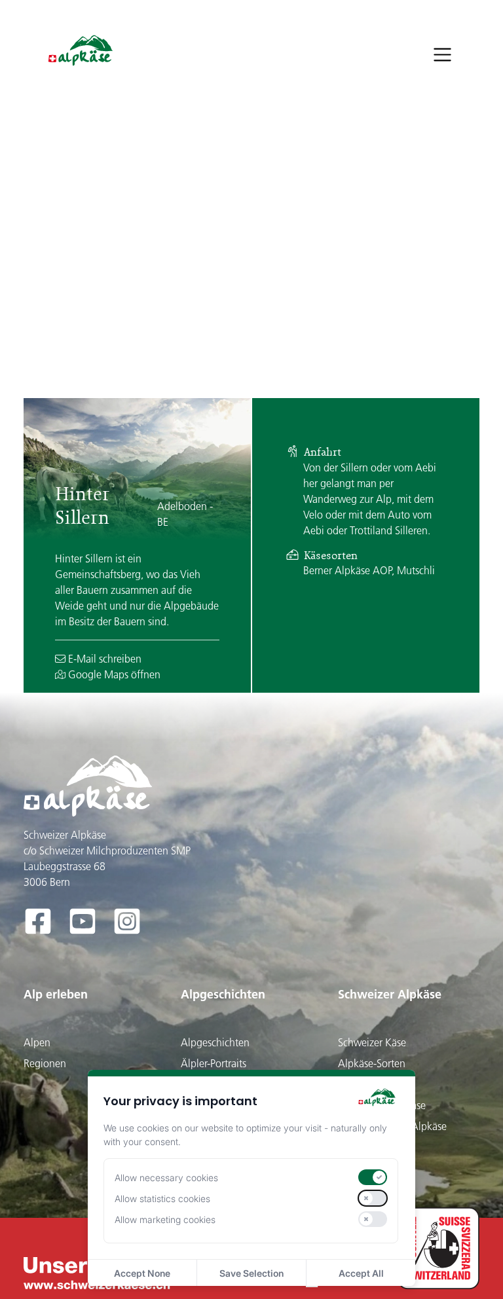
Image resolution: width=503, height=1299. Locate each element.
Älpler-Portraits (213, 1063)
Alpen (37, 1042)
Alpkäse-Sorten (371, 1063)
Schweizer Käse (372, 1042)
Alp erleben (56, 994)
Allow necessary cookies (166, 1177)
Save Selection (251, 1273)
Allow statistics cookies (162, 1198)
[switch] (372, 1177)
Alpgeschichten (223, 994)
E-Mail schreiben (103, 658)
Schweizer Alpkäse (389, 994)
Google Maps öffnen (112, 674)
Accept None (142, 1273)
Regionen (45, 1063)
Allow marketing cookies (165, 1219)
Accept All (361, 1273)
